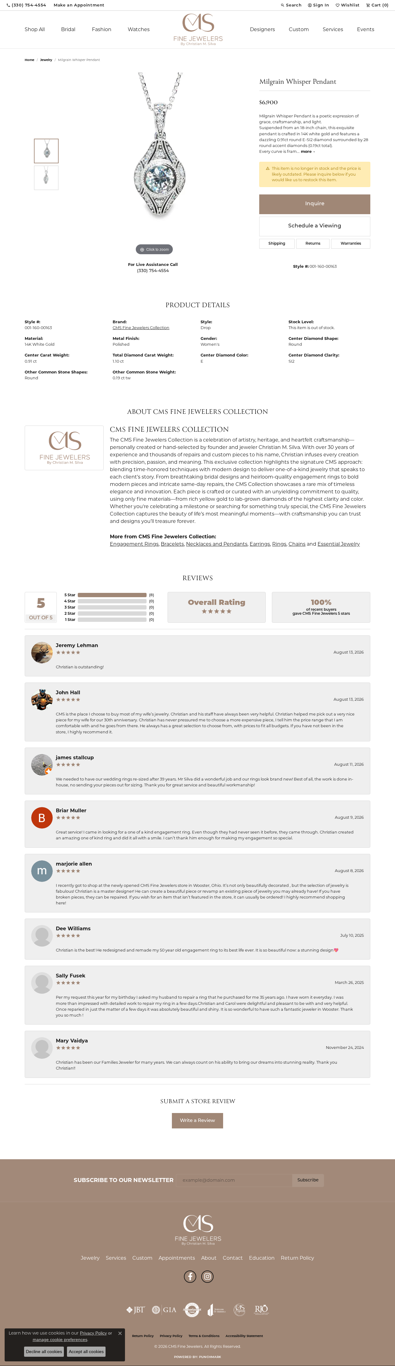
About (209, 1258)
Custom (299, 29)
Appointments (177, 1258)
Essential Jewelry (339, 544)
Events (365, 29)
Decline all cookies (44, 1351)
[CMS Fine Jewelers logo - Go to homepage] (197, 29)
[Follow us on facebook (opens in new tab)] (190, 1276)
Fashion (101, 29)
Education (262, 1258)
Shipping (276, 244)
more (307, 151)
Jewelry (90, 1258)
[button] (291, 5)
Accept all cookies (86, 1351)
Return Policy (297, 1258)
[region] (154, 164)
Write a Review (197, 1120)
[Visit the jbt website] (136, 1310)
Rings (279, 544)
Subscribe (307, 1180)
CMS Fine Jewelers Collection (141, 327)
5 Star (69, 595)
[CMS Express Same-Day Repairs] (239, 1310)
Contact (233, 1258)
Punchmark (210, 1357)
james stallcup (75, 757)
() (151, 595)
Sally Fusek (70, 976)
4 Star (69, 601)
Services (333, 29)
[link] (26, 5)
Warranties (351, 244)
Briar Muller (71, 810)
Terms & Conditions (204, 1336)
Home (29, 60)
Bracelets (172, 544)
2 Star (69, 613)
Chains (297, 544)
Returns (313, 244)
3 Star (69, 607)
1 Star (70, 619)
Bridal (68, 29)
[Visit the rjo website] (261, 1310)
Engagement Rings (134, 544)
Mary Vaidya (72, 1041)
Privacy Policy (171, 1336)
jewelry (46, 60)
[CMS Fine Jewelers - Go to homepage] (197, 1230)
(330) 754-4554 (153, 271)
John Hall (68, 692)
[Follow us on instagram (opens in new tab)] (207, 1276)
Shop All (35, 29)
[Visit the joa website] (217, 1310)
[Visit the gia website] (164, 1310)
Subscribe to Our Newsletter (123, 1180)
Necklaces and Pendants (216, 544)
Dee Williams (73, 929)
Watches (139, 29)
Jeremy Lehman (77, 645)
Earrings (260, 544)
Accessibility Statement (244, 1336)
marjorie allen (74, 864)
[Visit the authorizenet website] (192, 1310)
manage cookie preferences (60, 1339)
